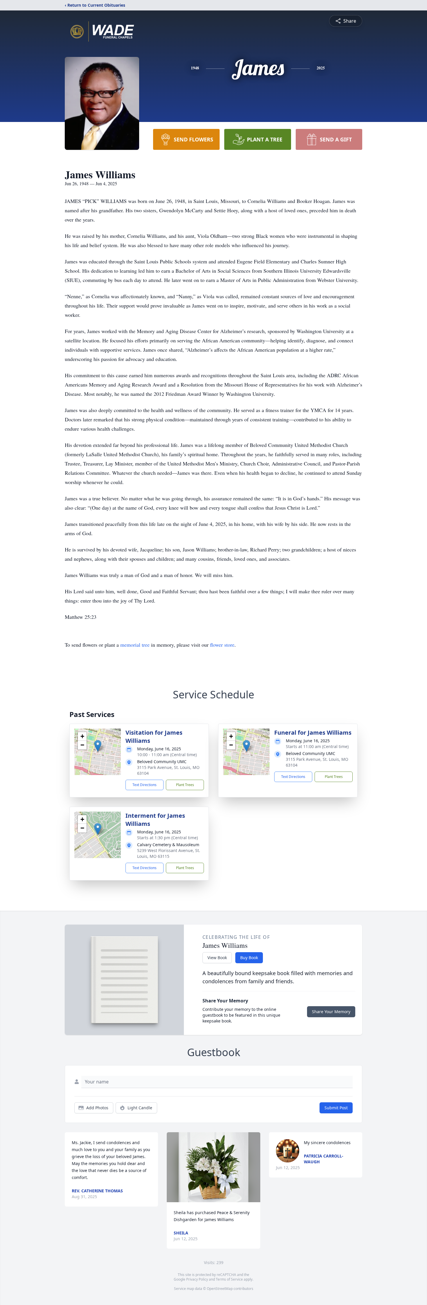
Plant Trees (185, 784)
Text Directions (144, 784)
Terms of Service (229, 1279)
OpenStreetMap (220, 1288)
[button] (97, 746)
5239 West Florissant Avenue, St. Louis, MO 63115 (168, 853)
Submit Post (336, 1107)
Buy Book (249, 957)
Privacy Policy (197, 1279)
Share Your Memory (331, 1011)
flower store (222, 644)
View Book (217, 957)
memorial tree (135, 644)
